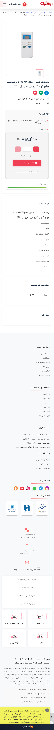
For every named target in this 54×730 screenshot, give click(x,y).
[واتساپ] (34, 488)
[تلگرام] (40, 488)
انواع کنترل (43, 12)
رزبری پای (46, 398)
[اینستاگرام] (47, 488)
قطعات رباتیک (44, 411)
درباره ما (46, 367)
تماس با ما (46, 371)
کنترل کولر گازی (31, 12)
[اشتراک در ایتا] (41, 93)
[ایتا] (15, 488)
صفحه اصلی (45, 354)
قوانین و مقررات (27, 587)
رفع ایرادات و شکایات (27, 604)
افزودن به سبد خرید (25, 162)
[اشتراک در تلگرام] (46, 93)
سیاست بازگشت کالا (27, 596)
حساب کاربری (44, 375)
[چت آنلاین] (35, 93)
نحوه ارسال (45, 464)
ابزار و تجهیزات (44, 416)
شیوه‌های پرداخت (43, 468)
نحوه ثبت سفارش (43, 460)
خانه (50, 12)
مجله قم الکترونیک (42, 362)
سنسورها (46, 403)
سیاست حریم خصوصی (27, 579)
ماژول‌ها (47, 407)
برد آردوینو (46, 394)
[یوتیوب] (21, 488)
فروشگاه (46, 358)
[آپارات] (28, 488)
